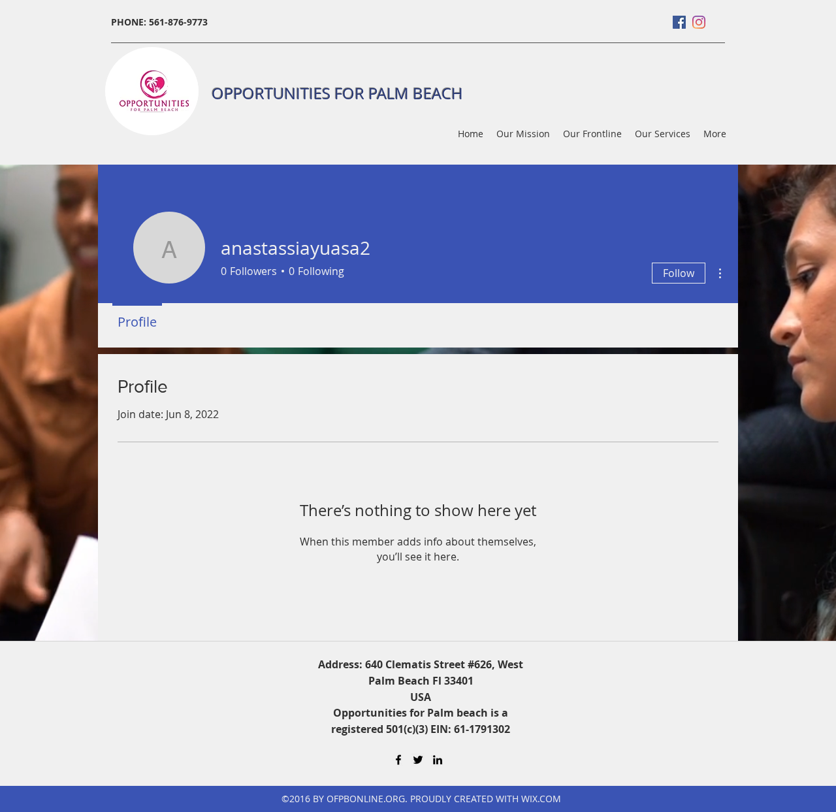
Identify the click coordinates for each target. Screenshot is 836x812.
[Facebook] (679, 22)
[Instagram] (698, 22)
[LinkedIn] (437, 759)
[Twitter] (418, 759)
